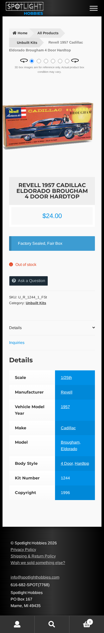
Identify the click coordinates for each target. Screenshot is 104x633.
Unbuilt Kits (27, 43)
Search (52, 624)
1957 (65, 407)
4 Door (67, 463)
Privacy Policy (23, 549)
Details (15, 328)
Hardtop (82, 463)
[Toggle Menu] (94, 8)
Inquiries (16, 342)
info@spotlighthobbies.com (35, 577)
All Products (48, 33)
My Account (17, 624)
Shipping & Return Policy (33, 556)
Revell (66, 392)
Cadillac (68, 428)
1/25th (66, 377)
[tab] (52, 328)
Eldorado (69, 449)
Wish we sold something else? (38, 562)
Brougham (70, 442)
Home (23, 33)
